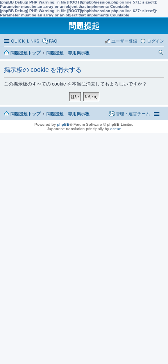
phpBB (63, 124)
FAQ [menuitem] (53, 41)
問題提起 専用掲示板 (67, 113)
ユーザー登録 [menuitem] (124, 41)
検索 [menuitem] (162, 53)
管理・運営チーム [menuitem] (133, 113)
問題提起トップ (26, 113)
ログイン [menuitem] (155, 41)
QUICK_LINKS (25, 41)
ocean (116, 129)
